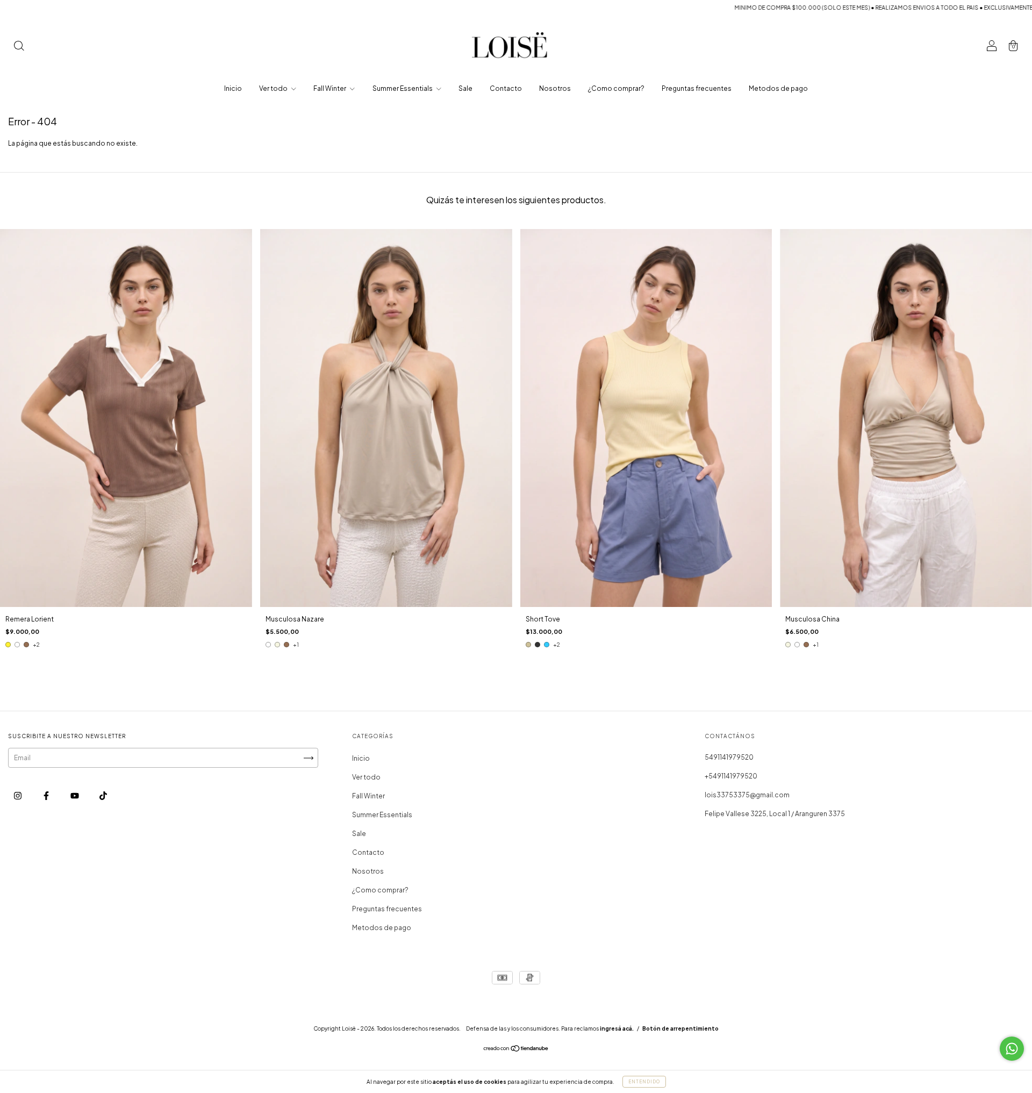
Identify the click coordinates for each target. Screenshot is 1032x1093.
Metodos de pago (778, 88)
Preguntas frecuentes (697, 88)
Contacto (506, 88)
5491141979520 (729, 757)
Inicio (233, 88)
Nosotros (555, 88)
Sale (465, 88)
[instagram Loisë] (18, 796)
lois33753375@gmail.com (747, 795)
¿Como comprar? (616, 88)
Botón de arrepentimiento (680, 1028)
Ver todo (274, 88)
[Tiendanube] (516, 1050)
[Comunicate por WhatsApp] (1012, 1049)
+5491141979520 (731, 776)
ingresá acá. (617, 1028)
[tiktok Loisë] (103, 796)
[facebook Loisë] (47, 796)
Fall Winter (330, 88)
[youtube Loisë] (75, 796)
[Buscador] (18, 47)
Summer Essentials (403, 88)
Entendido (644, 1081)
